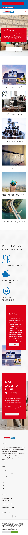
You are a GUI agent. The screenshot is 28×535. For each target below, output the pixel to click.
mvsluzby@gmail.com (9, 7)
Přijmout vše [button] (14, 531)
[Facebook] (12, 516)
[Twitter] (16, 516)
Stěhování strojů (14, 141)
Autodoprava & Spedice (14, 222)
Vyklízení (14, 168)
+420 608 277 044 (14, 2)
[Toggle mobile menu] (25, 11)
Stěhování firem (14, 114)
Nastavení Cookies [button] (6, 531)
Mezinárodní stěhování (14, 195)
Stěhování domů (14, 87)
